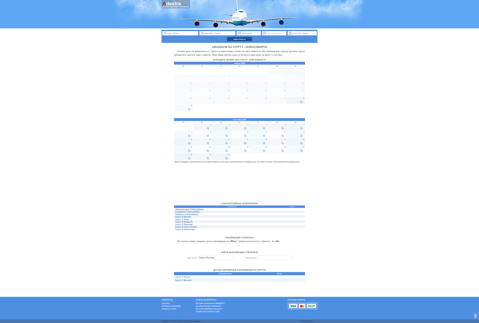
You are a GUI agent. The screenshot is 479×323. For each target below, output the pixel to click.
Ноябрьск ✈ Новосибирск (186, 214)
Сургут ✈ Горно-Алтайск (186, 227)
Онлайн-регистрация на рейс (208, 311)
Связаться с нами (169, 309)
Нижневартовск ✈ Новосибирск (189, 209)
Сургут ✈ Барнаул (183, 217)
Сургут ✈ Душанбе (183, 280)
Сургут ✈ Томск (182, 219)
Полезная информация (171, 306)
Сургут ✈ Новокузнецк (185, 229)
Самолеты (166, 303)
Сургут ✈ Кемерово (184, 222)
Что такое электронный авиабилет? (210, 303)
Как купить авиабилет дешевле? (209, 309)
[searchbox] (215, 258)
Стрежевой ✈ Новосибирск (187, 212)
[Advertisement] (239, 181)
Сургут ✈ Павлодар (184, 224)
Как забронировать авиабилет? (208, 306)
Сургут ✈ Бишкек (182, 277)
